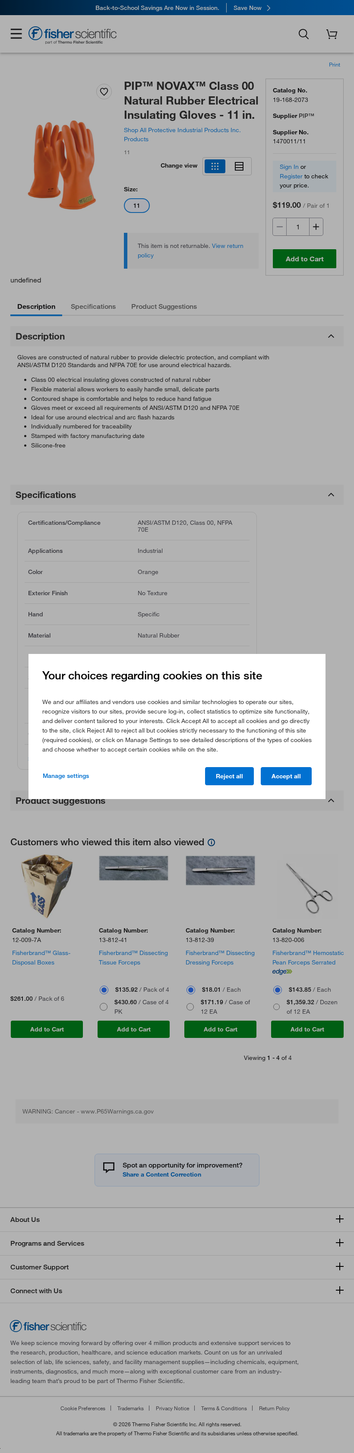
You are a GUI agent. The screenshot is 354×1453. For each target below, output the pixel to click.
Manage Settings (66, 776)
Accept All (286, 776)
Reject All (229, 776)
